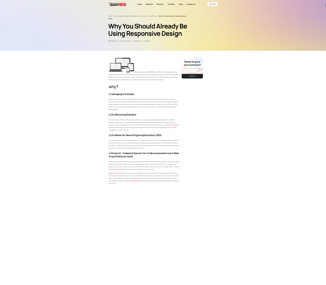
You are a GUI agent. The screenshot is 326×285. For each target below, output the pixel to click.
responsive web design (171, 125)
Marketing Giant (113, 41)
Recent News (137, 41)
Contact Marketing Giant (132, 181)
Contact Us (192, 76)
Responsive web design (116, 173)
